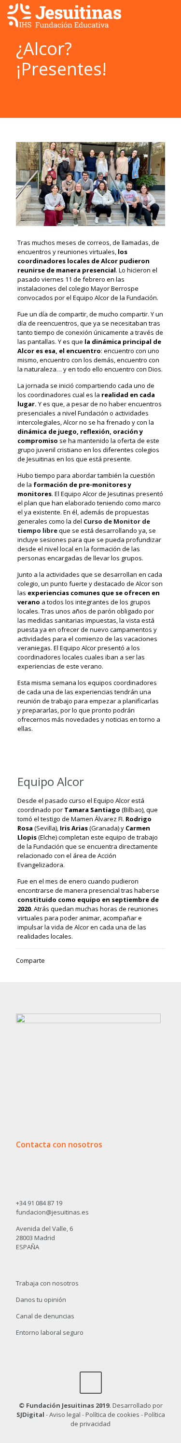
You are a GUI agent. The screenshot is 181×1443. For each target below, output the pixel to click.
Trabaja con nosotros (47, 1283)
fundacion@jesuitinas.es (52, 1212)
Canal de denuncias (45, 1316)
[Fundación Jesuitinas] (64, 14)
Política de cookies (112, 1414)
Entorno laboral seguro (50, 1332)
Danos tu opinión (41, 1299)
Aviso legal (65, 1414)
